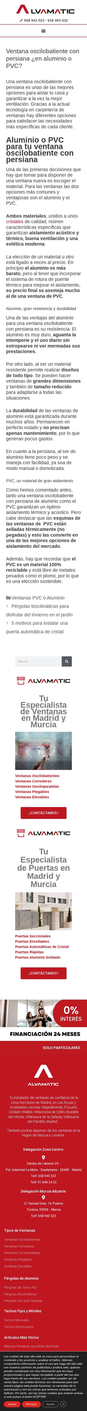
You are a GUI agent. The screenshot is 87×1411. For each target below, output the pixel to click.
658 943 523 (47, 1216)
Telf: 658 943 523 (43, 1176)
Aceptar (12, 1404)
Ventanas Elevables (32, 797)
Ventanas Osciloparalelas (37, 786)
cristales (15, 221)
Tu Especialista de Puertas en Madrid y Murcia (43, 868)
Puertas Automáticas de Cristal (42, 947)
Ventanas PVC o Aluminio (38, 597)
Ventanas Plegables (32, 792)
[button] (43, 30)
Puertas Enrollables (32, 941)
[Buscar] (67, 661)
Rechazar (31, 1404)
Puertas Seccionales (33, 936)
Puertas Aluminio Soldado (37, 957)
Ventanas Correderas (33, 781)
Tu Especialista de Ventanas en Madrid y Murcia (43, 711)
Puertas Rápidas (29, 952)
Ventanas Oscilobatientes (37, 776)
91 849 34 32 (47, 1182)
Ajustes (51, 1404)
